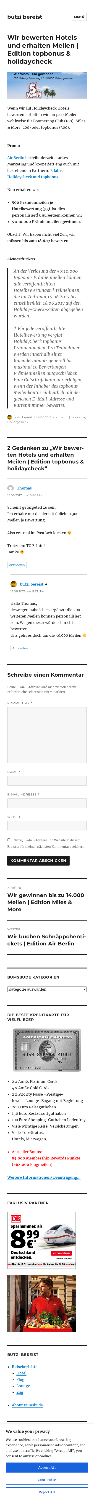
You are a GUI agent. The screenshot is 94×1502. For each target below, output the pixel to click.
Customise (47, 1480)
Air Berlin (15, 157)
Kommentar (20, 703)
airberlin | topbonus (70, 417)
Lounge (23, 1386)
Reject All (47, 1492)
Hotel (21, 1373)
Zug (19, 1392)
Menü (79, 16)
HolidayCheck (17, 422)
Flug (20, 1379)
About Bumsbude (27, 1405)
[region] (47, 1463)
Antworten (17, 565)
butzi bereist (24, 17)
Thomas (24, 488)
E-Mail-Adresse (23, 794)
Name (14, 772)
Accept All (47, 1467)
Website (15, 817)
